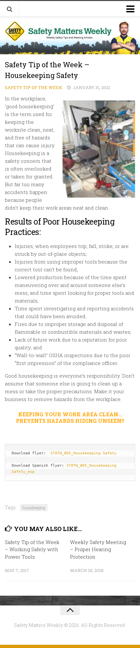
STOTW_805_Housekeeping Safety (83, 453)
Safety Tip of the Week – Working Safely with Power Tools (32, 549)
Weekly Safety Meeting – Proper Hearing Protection (98, 549)
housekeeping (33, 507)
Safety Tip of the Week (33, 87)
